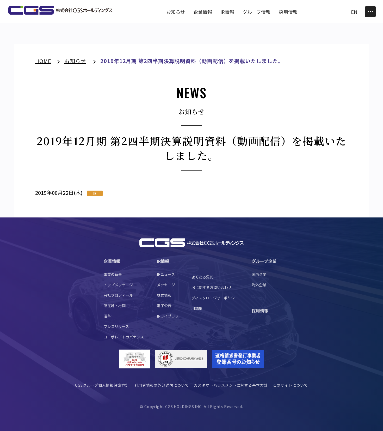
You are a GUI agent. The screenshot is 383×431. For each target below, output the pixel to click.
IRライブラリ (168, 316)
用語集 (196, 308)
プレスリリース (116, 326)
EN (354, 11)
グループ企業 (264, 261)
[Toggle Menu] (370, 11)
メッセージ (166, 284)
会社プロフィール (118, 295)
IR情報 (163, 261)
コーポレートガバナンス (124, 336)
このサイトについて (290, 385)
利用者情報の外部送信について (161, 385)
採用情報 (260, 310)
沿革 (107, 316)
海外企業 (259, 284)
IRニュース (166, 274)
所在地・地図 (115, 305)
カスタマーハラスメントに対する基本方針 (231, 385)
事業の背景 (113, 274)
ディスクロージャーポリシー (214, 297)
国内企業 (259, 274)
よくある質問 (202, 277)
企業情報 (112, 261)
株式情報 (164, 295)
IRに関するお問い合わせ (211, 287)
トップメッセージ (118, 284)
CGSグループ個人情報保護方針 (102, 385)
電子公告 (164, 305)
